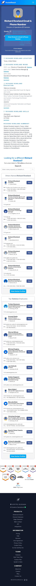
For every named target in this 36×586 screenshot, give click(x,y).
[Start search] (33, 169)
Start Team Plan (18, 557)
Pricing (18, 533)
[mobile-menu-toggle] (33, 2)
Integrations (18, 526)
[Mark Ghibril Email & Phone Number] (6, 391)
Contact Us (18, 576)
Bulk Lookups (18, 522)
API (18, 524)
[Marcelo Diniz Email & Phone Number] (6, 403)
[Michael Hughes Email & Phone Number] (6, 352)
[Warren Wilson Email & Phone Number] (6, 335)
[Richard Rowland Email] (6, 198)
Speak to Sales (18, 562)
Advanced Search (18, 514)
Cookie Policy (18, 545)
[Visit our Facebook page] (24, 580)
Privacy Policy (18, 543)
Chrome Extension (18, 517)
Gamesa (27, 27)
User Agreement (18, 540)
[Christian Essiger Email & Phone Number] (6, 418)
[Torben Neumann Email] (6, 306)
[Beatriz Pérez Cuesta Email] (6, 432)
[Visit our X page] (26, 580)
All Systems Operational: (17, 507)
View (29, 182)
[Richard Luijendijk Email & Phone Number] (6, 443)
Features (18, 555)
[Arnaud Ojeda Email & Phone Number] (6, 319)
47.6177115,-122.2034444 (19, 504)
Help (18, 536)
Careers (18, 571)
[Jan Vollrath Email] (6, 367)
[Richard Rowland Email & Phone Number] (18, 13)
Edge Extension (17, 519)
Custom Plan (18, 559)
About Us (18, 569)
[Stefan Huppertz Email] (6, 379)
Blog (18, 574)
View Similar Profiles (18, 291)
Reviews (17, 538)
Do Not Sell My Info (18, 548)
